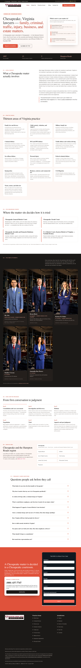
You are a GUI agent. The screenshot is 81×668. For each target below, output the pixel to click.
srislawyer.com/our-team (23, 383)
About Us (33, 5)
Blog (49, 5)
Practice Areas (41, 5)
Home (28, 5)
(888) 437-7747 (72, 1)
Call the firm (22, 592)
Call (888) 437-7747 (25, 46)
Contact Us (55, 5)
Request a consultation (10, 46)
